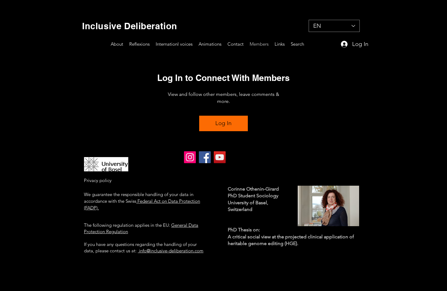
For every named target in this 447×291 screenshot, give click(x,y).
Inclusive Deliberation (127, 26)
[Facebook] (205, 157)
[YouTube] (220, 157)
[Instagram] (190, 157)
